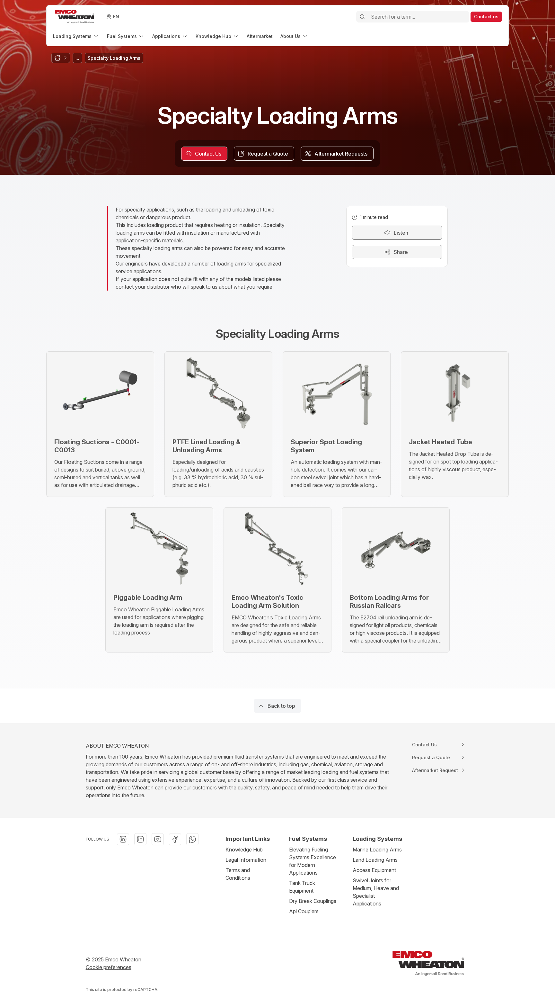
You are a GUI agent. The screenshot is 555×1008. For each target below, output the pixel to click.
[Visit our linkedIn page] (123, 839)
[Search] (362, 16)
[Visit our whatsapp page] (192, 839)
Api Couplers (304, 911)
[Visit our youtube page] (158, 839)
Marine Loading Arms (377, 849)
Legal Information (245, 860)
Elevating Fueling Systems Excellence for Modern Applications (312, 861)
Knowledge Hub (244, 849)
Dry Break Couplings (312, 901)
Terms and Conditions (237, 874)
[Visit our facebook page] (175, 839)
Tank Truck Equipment (302, 887)
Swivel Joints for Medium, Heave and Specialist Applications (376, 892)
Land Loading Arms (375, 860)
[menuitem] (76, 36)
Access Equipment (374, 870)
